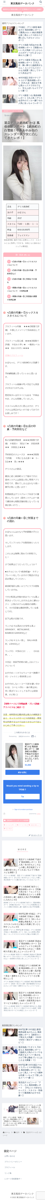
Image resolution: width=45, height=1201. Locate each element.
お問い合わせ (9, 1156)
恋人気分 (9, 829)
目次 (21, 255)
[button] (40, 574)
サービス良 (23, 825)
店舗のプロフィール (14, 355)
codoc (38, 813)
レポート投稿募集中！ (13, 1179)
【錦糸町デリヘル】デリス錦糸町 (17, 820)
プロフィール (9, 1167)
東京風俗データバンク (22, 3)
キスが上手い (10, 825)
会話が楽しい (35, 825)
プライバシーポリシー (13, 1162)
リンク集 (8, 1173)
